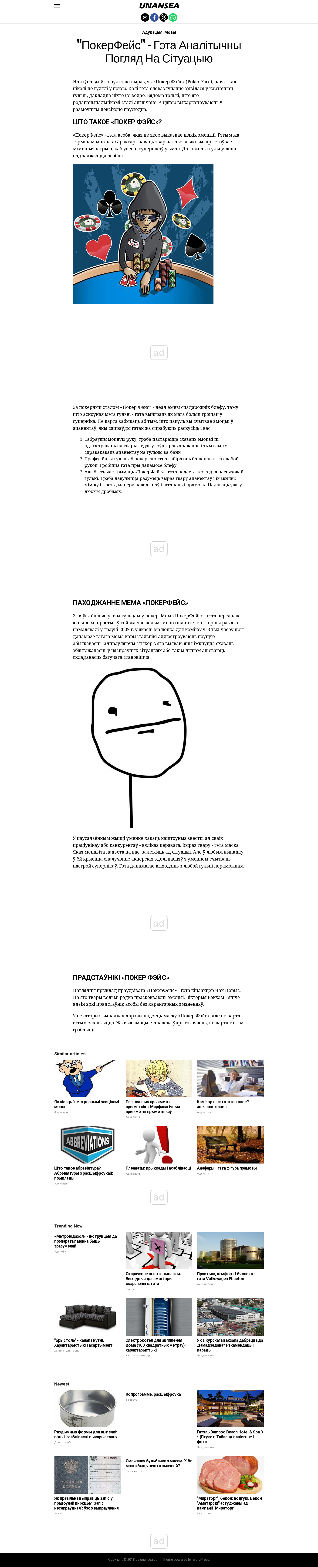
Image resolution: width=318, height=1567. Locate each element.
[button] (57, 5)
